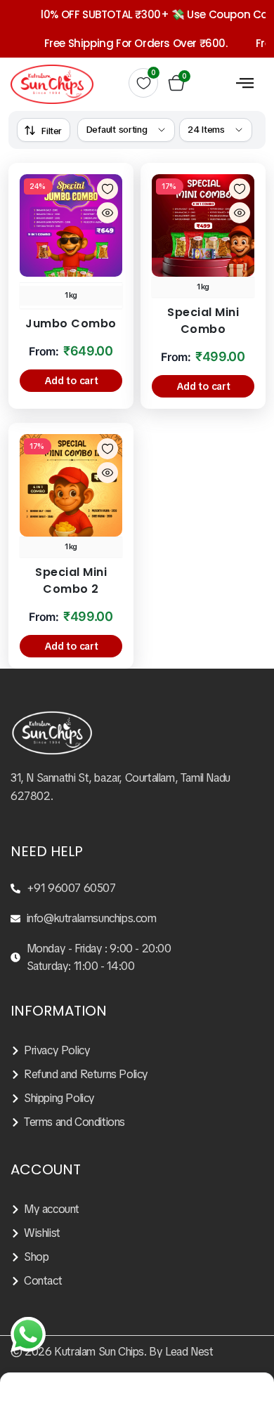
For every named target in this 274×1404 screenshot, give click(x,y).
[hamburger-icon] (245, 82)
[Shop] (137, 1257)
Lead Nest (189, 1351)
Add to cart (71, 380)
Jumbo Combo (71, 323)
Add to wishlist (107, 188)
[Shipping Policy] (137, 1098)
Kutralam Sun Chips (99, 1351)
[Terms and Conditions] (137, 1122)
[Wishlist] (137, 1233)
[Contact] (137, 1281)
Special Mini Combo (203, 321)
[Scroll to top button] (251, 1341)
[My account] (137, 1209)
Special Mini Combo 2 (71, 581)
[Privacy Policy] (137, 1051)
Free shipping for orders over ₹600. (126, 43)
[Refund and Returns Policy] (137, 1075)
